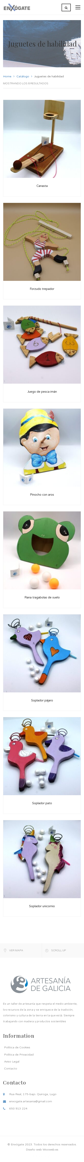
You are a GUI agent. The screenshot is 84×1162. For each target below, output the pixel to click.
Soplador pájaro (42, 700)
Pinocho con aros (42, 494)
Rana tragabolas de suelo (42, 597)
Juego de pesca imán (42, 391)
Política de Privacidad (19, 1054)
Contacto (10, 1068)
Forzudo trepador (42, 289)
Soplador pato (42, 803)
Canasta (42, 186)
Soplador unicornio (42, 906)
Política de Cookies (17, 1047)
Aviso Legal (11, 1061)
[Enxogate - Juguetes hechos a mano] (17, 7)
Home (7, 76)
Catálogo (23, 76)
